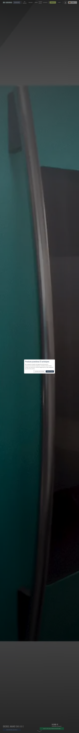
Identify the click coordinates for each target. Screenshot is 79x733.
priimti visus (50, 371)
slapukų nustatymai (39, 371)
